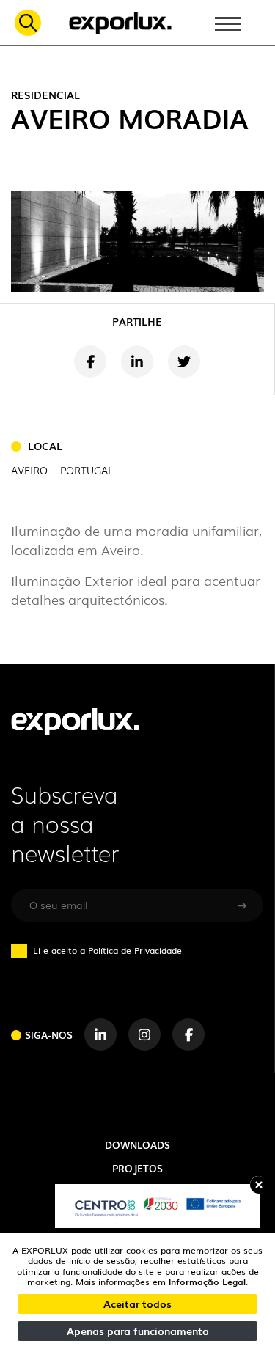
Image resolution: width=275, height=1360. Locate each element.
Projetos (137, 1168)
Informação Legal (207, 1281)
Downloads (137, 1145)
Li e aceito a (107, 950)
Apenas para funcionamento (138, 1330)
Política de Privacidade (135, 950)
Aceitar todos (137, 1303)
